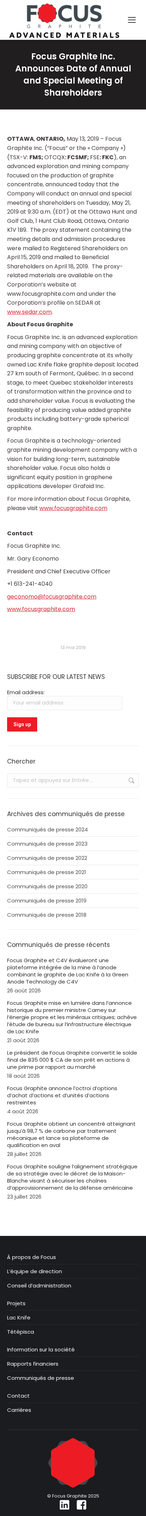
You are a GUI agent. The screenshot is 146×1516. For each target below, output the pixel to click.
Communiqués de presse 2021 (46, 872)
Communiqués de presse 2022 (47, 858)
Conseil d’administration (39, 1285)
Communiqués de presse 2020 (47, 886)
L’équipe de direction (34, 1271)
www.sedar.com (29, 312)
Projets (16, 1303)
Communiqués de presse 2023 (47, 843)
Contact (18, 1395)
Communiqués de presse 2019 (46, 900)
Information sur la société (41, 1349)
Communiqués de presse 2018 (46, 914)
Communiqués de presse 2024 (47, 829)
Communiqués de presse (40, 1378)
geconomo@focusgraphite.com (51, 597)
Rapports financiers (32, 1363)
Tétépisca (20, 1331)
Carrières (19, 1410)
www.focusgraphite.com (73, 508)
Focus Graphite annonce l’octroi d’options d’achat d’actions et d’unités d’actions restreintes (62, 1095)
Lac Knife (18, 1317)
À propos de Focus (31, 1257)
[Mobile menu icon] (132, 20)
